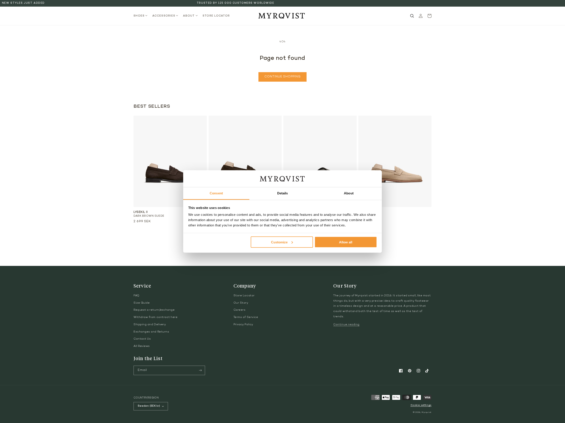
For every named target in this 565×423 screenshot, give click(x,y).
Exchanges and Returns (151, 332)
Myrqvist (426, 412)
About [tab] (349, 193)
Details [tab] (282, 193)
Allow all (345, 242)
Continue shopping (282, 77)
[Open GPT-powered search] (412, 15)
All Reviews (142, 346)
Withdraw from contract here (156, 317)
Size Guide (142, 303)
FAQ (136, 295)
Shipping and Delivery (150, 324)
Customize (279, 242)
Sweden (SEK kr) (149, 406)
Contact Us (142, 339)
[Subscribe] (200, 370)
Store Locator (244, 295)
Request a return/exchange (154, 310)
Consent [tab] (216, 193)
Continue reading (346, 324)
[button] (142, 16)
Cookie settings (421, 405)
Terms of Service (246, 317)
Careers (240, 310)
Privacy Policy (243, 324)
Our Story (241, 303)
